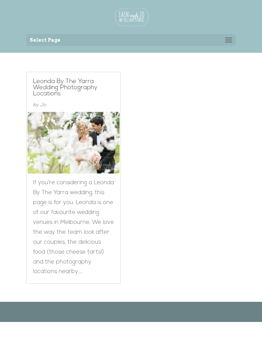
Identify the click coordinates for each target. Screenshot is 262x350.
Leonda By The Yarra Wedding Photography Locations (65, 88)
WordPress (166, 311)
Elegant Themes (120, 311)
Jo (43, 105)
